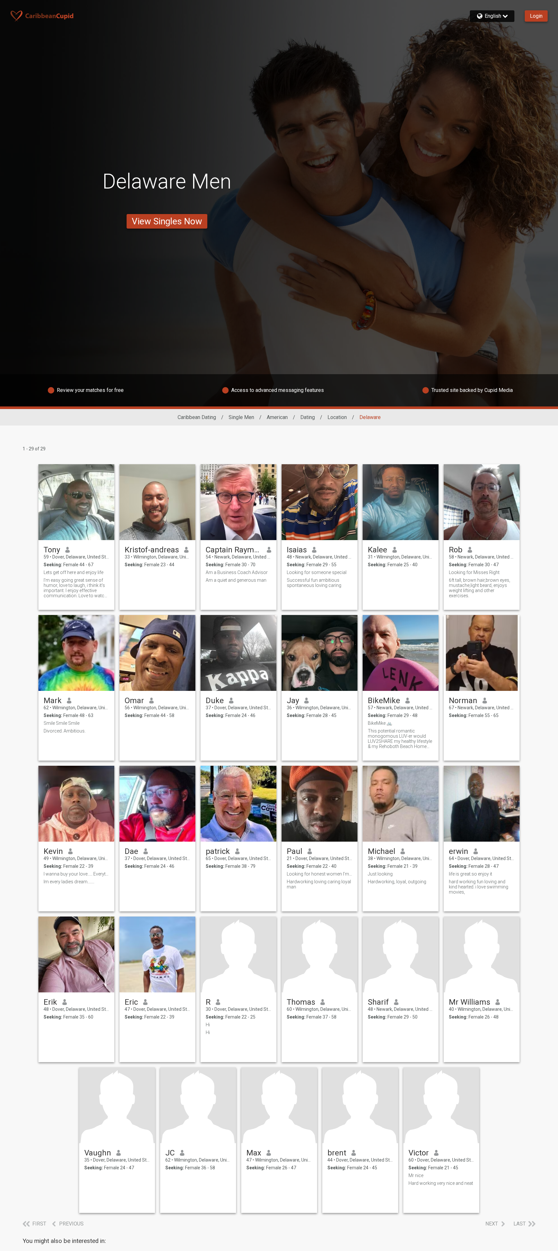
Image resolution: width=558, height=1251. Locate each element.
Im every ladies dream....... (69, 881)
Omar (134, 700)
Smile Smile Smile (61, 723)
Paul (294, 851)
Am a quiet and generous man (236, 580)
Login (536, 16)
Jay (293, 700)
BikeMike (384, 700)
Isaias (297, 549)
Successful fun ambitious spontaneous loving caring (314, 583)
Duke (215, 700)
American (277, 417)
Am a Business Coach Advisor (237, 572)
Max (253, 1152)
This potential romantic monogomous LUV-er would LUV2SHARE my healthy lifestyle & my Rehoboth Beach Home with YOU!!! (400, 738)
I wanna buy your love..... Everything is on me (76, 874)
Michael (381, 851)
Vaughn (97, 1152)
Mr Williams (469, 1002)
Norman (463, 700)
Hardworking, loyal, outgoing (397, 881)
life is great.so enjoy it (470, 874)
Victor (418, 1152)
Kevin (53, 851)
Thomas (301, 1002)
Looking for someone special (316, 572)
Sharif (378, 1002)
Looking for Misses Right (474, 572)
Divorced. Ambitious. (65, 730)
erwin (458, 851)
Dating (307, 417)
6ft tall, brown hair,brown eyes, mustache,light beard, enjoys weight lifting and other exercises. (479, 588)
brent (336, 1152)
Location (337, 417)
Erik (50, 1002)
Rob (455, 549)
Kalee (377, 549)
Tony (52, 549)
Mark (53, 700)
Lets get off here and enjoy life (73, 572)
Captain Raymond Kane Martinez (234, 549)
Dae (131, 851)
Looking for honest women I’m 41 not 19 (319, 874)
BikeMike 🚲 (380, 723)
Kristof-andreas (152, 549)
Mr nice (415, 1175)
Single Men (241, 417)
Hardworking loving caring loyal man (319, 884)
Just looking (380, 874)
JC (170, 1152)
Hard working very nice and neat (440, 1183)
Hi (208, 1024)
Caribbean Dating (197, 417)
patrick (218, 851)
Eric (131, 1002)
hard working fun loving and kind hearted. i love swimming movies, (478, 887)
